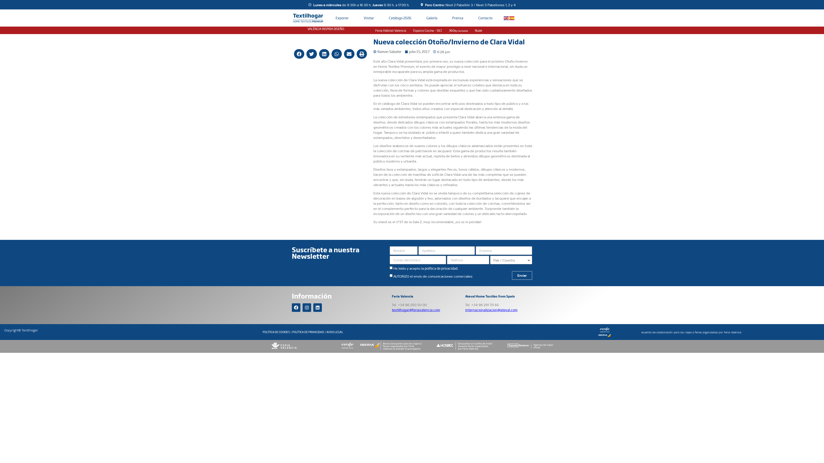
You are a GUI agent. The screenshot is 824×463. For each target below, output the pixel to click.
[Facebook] (296, 307)
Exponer (342, 17)
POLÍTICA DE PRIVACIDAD (308, 332)
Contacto (485, 17)
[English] (506, 17)
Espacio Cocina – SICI (427, 30)
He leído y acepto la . (425, 268)
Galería (431, 17)
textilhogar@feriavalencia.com (416, 309)
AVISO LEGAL (334, 332)
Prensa (457, 17)
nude (478, 30)
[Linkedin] (317, 307)
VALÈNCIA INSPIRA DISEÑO (325, 29)
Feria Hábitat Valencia (390, 30)
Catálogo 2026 (400, 17)
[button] (299, 54)
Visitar (369, 17)
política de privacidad (441, 268)
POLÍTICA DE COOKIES (276, 332)
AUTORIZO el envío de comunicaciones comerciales (433, 276)
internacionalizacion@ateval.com (491, 309)
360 (458, 30)
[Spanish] (512, 17)
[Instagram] (307, 307)
